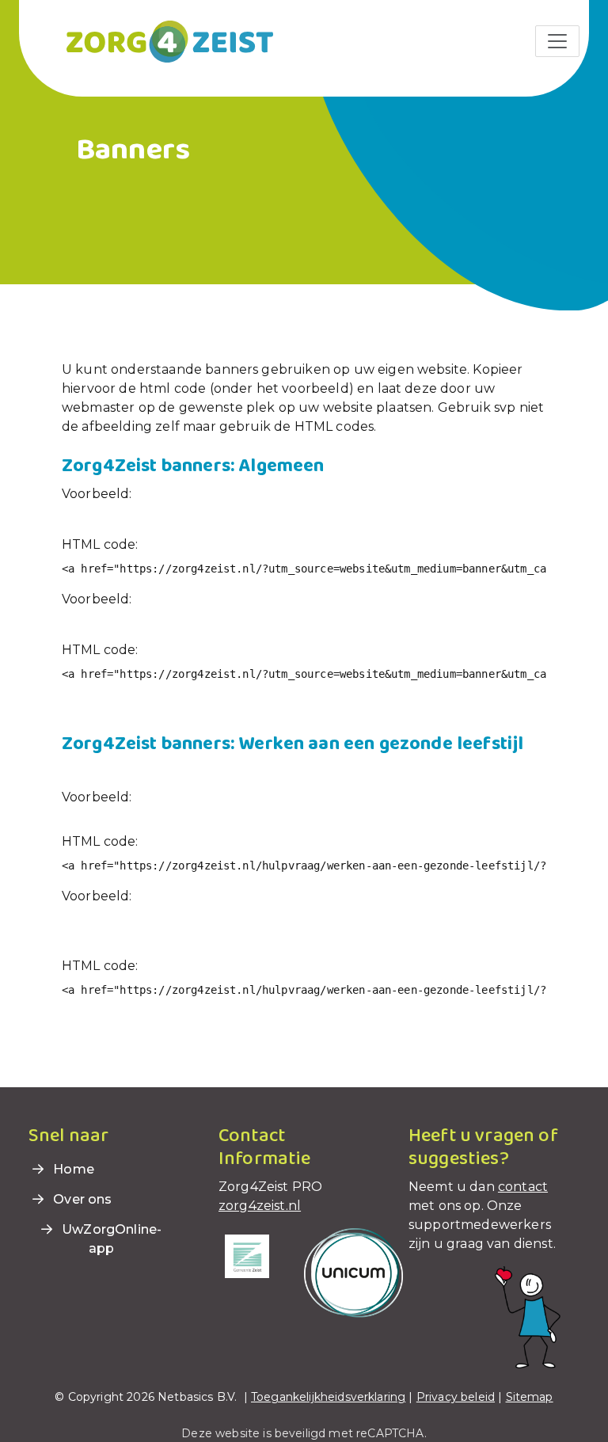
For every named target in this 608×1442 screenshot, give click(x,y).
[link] (150, 40)
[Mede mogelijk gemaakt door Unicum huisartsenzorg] (353, 1272)
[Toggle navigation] (557, 41)
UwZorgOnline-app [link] (110, 1239)
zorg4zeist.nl (259, 1205)
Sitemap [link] (529, 1397)
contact (523, 1186)
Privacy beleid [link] (455, 1397)
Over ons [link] (81, 1199)
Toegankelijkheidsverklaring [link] (328, 1397)
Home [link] (72, 1169)
